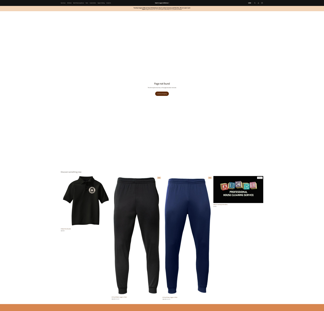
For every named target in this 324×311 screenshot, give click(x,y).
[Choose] (108, 224)
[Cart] (262, 3)
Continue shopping (162, 93)
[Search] (255, 3)
